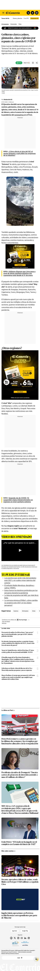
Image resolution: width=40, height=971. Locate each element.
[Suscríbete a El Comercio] (32, 13)
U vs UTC (26, 18)
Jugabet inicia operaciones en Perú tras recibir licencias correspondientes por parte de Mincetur (19, 915)
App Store (14, 931)
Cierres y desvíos (17, 18)
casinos (15, 611)
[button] (20, 550)
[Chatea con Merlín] (28, 13)
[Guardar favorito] (33, 62)
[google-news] (29, 938)
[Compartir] (37, 62)
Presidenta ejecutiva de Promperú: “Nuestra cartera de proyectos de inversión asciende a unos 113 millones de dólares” (19, 774)
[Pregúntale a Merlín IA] (36, 959)
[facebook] (11, 938)
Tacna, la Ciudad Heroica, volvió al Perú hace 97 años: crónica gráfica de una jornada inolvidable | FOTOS (18, 651)
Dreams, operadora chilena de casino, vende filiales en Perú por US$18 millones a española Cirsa (19, 881)
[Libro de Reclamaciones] (25, 943)
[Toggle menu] (3, 13)
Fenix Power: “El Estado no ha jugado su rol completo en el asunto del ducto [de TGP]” (19, 843)
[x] (15, 938)
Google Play (25, 931)
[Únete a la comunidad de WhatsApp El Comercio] (19, 62)
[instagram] (18, 938)
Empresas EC (34, 18)
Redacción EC (8, 99)
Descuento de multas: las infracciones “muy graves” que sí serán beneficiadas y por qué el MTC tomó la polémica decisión (17, 634)
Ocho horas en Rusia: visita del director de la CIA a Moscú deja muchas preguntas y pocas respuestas (17, 669)
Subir (18, 958)
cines (33, 611)
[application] (20, 550)
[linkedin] (25, 938)
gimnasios (25, 611)
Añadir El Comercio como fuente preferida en (19, 28)
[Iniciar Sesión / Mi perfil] (36, 13)
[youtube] (22, 938)
